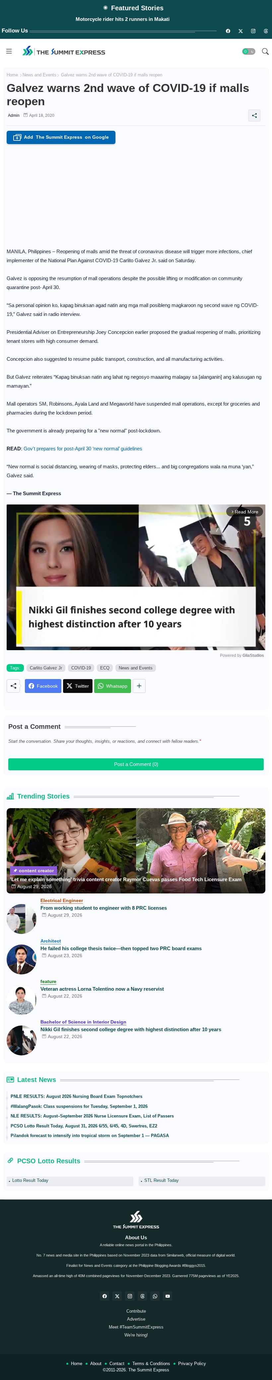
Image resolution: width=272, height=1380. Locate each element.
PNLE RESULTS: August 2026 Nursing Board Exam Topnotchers (76, 1096)
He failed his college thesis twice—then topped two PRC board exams (121, 948)
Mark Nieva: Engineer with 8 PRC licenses (122, 19)
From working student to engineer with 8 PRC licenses (103, 907)
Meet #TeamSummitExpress (136, 1327)
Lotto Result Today (30, 1180)
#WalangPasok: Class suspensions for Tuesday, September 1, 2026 (79, 1106)
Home (12, 74)
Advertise (136, 1319)
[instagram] (253, 31)
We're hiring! (136, 1335)
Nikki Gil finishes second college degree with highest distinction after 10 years (130, 1029)
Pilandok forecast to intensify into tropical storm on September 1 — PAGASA (90, 1135)
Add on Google (62, 137)
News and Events (39, 74)
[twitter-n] (240, 31)
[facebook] (104, 1296)
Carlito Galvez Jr (46, 667)
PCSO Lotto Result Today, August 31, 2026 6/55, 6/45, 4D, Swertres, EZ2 (84, 1125)
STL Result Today (161, 1180)
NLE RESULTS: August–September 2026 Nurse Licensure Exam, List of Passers (92, 1115)
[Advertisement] (136, 193)
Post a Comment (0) (136, 764)
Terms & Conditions (151, 1363)
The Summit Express (148, 1369)
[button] (248, 51)
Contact (116, 1363)
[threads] (265, 31)
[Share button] (139, 686)
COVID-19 (81, 667)
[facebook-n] (228, 31)
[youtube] (167, 1296)
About (96, 1363)
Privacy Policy (192, 1363)
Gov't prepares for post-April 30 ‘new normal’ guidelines (83, 448)
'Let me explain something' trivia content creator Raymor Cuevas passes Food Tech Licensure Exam (125, 879)
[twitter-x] (117, 1296)
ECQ (104, 667)
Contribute (136, 1311)
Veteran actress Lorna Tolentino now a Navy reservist (102, 988)
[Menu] (9, 51)
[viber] (155, 1296)
